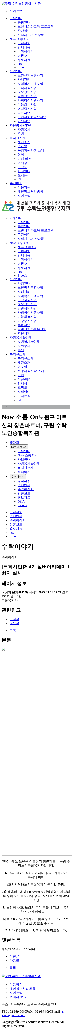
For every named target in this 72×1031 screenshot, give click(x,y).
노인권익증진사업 (30, 75)
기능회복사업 (27, 104)
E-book (22, 67)
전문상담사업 (27, 92)
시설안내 (24, 171)
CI (19, 179)
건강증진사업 (27, 108)
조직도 (22, 167)
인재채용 (24, 47)
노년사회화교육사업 (32, 117)
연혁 (21, 154)
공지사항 (24, 43)
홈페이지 (16, 183)
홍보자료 (24, 60)
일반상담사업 (27, 96)
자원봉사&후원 (20, 125)
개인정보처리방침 (30, 191)
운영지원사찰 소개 (31, 150)
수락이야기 (26, 51)
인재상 (22, 163)
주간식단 (24, 30)
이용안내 (16, 18)
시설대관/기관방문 (31, 35)
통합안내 (24, 22)
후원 (21, 133)
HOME (14, 442)
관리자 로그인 (20, 997)
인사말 (22, 146)
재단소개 (24, 142)
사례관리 (24, 79)
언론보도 (24, 55)
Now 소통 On (19, 39)
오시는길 (24, 175)
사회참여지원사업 (30, 100)
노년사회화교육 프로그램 (36, 26)
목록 (13, 630)
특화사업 (24, 113)
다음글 (14, 623)
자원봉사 (24, 129)
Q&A (21, 64)
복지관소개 (18, 138)
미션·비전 (24, 158)
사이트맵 (16, 11)
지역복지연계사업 (30, 83)
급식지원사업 (27, 88)
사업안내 (16, 71)
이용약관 (24, 187)
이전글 (14, 619)
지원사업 (24, 121)
